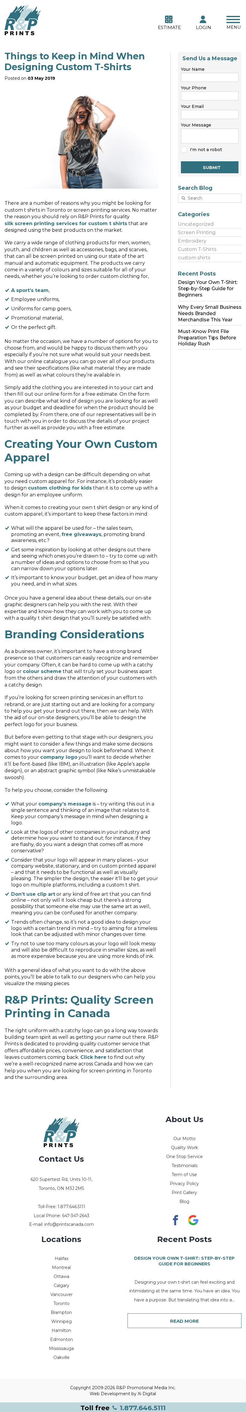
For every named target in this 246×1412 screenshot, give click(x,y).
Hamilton (61, 1330)
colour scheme (42, 671)
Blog (184, 1201)
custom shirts (194, 258)
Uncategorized (196, 224)
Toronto (61, 1303)
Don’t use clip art (33, 894)
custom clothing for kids (60, 488)
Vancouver (61, 1294)
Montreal (61, 1267)
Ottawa (61, 1276)
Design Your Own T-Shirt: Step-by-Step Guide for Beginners (184, 1261)
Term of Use (184, 1174)
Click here (93, 1057)
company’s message (65, 804)
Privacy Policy (184, 1183)
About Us (184, 1119)
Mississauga (61, 1348)
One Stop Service (184, 1156)
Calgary (61, 1285)
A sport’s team (30, 290)
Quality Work (184, 1147)
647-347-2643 (75, 1215)
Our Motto (184, 1138)
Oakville (61, 1357)
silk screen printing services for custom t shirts (65, 223)
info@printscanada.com (69, 1224)
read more (184, 1321)
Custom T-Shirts (197, 249)
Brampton (61, 1312)
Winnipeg (61, 1321)
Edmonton (61, 1339)
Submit (212, 167)
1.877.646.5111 (123, 1408)
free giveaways (81, 534)
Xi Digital (147, 1393)
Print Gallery (184, 1192)
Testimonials (184, 1165)
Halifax (61, 1258)
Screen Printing (197, 232)
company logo (58, 757)
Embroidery (192, 241)
